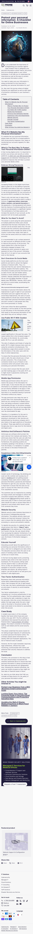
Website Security (12, 117)
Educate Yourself (12, 119)
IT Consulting (5, 884)
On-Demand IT (5, 887)
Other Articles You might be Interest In (17, 127)
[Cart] (27, 5)
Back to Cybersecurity (18, 721)
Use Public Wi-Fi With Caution (17, 110)
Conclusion (8, 125)
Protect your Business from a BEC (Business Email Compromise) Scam (15, 688)
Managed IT (4, 880)
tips (25, 13)
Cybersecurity (10, 10)
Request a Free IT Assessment (15, 784)
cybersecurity (6, 13)
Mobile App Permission (14, 111)
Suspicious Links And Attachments (18, 115)
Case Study (8, 123)
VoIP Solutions (5, 889)
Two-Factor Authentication (16, 121)
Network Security (17, 13)
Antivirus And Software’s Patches (18, 113)
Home (3, 10)
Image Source (3, 181)
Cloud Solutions (6, 882)
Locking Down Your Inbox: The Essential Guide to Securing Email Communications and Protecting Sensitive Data (15, 696)
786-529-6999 (20, 1)
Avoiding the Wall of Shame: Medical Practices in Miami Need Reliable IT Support (15, 703)
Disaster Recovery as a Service (10, 892)
